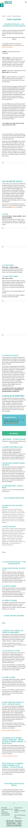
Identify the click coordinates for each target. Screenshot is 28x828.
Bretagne (14, 207)
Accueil (3, 16)
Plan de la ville (10, 821)
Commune (9, 16)
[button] (2, 5)
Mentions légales (11, 823)
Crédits (19, 823)
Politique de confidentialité (14, 825)
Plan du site (18, 821)
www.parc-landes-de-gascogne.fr (10, 756)
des (23, 45)
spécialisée (14, 45)
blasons (4, 47)
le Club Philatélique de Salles (12, 423)
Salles (4, 197)
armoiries (10, 47)
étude (21, 45)
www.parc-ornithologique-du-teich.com (11, 730)
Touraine (9, 206)
